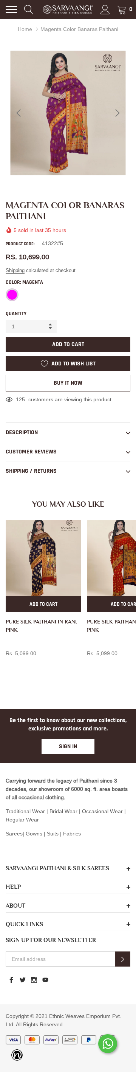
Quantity (16, 313)
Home (25, 29)
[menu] (11, 9)
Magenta (12, 294)
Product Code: (20, 244)
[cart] (122, 9)
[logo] (68, 9)
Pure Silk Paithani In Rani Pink (41, 626)
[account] (105, 9)
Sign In (68, 746)
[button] (122, 959)
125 (20, 399)
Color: (24, 282)
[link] (43, 558)
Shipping (15, 270)
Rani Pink (10, 666)
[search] (29, 9)
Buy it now (68, 383)
